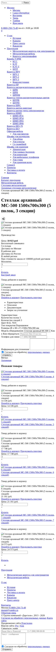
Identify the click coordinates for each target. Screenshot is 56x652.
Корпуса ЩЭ (13, 128)
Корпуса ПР (13, 84)
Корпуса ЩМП (14, 113)
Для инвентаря (20, 154)
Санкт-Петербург (21, 13)
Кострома (17, 15)
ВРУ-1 (16, 74)
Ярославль (18, 23)
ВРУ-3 (16, 79)
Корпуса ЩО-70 (15, 126)
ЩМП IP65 (18, 121)
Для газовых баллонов (24, 152)
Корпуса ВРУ (13, 72)
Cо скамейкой (19, 144)
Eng (22, 626)
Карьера (17, 41)
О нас (9, 35)
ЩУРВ (16, 100)
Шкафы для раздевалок (18, 136)
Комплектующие (21, 82)
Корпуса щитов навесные (19, 108)
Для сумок (18, 160)
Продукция (12, 48)
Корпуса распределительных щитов (24, 87)
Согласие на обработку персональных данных (23, 618)
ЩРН (15, 92)
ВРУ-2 (16, 77)
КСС (15, 61)
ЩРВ (15, 90)
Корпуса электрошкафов (25, 56)
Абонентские (19, 149)
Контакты (12, 172)
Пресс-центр (19, 43)
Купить (4, 272)
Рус (17, 626)
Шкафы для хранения (17, 147)
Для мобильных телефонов (26, 157)
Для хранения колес (22, 162)
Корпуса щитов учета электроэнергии (25, 110)
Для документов (21, 134)
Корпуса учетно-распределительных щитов (28, 97)
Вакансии (17, 46)
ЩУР (15, 69)
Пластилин (26, 623)
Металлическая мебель (24, 53)
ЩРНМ (16, 95)
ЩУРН (16, 103)
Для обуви (18, 139)
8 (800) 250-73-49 (9, 28)
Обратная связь (8, 613)
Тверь (15, 18)
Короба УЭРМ (14, 59)
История (17, 38)
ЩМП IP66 (18, 123)
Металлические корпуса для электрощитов (34, 51)
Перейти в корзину (10, 297)
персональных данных (39, 352)
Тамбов (16, 20)
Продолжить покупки (31, 297)
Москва (10, 7)
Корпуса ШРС (14, 105)
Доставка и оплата (16, 170)
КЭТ (15, 64)
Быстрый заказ (8, 275)
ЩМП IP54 (18, 118)
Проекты (11, 167)
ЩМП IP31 (18, 116)
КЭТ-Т (16, 66)
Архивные (6, 360)
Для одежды (19, 141)
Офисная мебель (15, 131)
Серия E (11, 165)
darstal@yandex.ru (9, 610)
